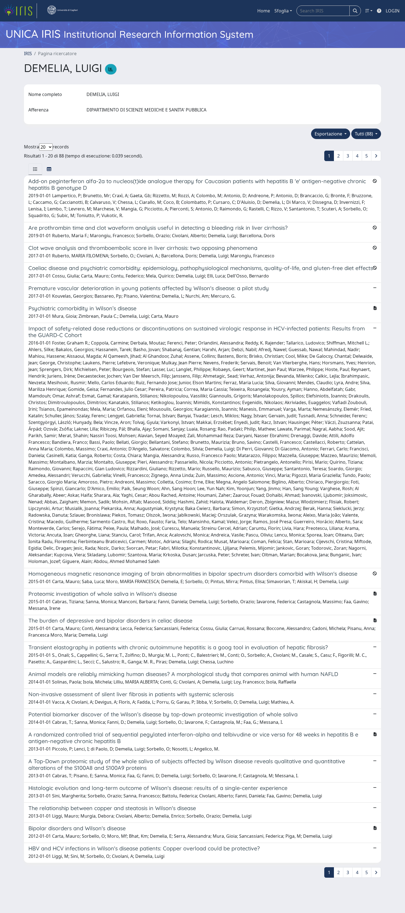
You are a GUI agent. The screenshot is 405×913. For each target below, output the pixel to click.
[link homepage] (20, 10)
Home (263, 11)
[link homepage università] (62, 10)
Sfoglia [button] (281, 11)
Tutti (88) (364, 134)
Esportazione (329, 134)
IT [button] (367, 11)
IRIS (28, 53)
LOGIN (392, 11)
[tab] (35, 169)
